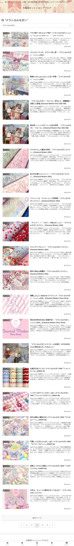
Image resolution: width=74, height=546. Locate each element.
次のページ (37, 518)
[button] (70, 25)
